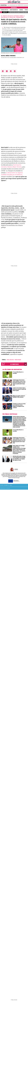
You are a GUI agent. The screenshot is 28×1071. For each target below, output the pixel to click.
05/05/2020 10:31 (5, 57)
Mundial (21, 10)
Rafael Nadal (18, 359)
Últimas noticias (4, 10)
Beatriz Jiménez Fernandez (8, 55)
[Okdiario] (14, 1)
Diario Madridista (14, 10)
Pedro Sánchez (10, 359)
